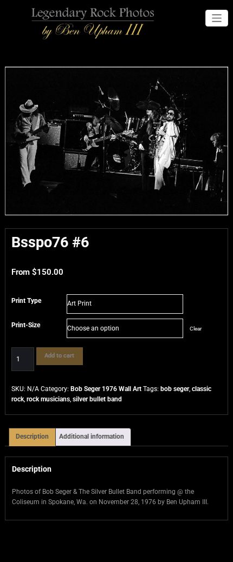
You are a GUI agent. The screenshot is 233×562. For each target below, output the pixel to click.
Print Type (26, 301)
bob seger (174, 389)
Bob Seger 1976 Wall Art (105, 389)
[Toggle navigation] (217, 18)
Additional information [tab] (91, 436)
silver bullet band (97, 399)
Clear (196, 329)
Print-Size (25, 325)
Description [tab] (32, 436)
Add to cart (59, 355)
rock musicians (48, 399)
